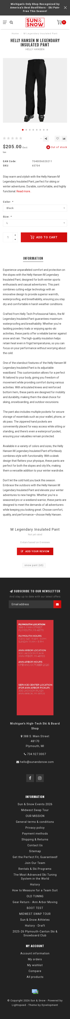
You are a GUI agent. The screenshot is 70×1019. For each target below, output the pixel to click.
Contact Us (35, 845)
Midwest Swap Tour (35, 810)
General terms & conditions (35, 821)
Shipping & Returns (35, 839)
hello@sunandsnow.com (37, 761)
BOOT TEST (35, 908)
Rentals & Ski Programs (35, 868)
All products (35, 976)
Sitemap (35, 851)
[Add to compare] (64, 139)
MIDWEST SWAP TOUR (35, 913)
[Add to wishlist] (57, 139)
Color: (8, 201)
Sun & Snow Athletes (35, 919)
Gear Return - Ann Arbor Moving (35, 902)
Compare (35, 971)
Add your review (36, 551)
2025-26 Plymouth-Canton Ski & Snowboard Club (35, 933)
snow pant (34, 565)
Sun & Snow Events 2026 (35, 804)
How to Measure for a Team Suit (35, 890)
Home (15, 33)
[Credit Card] (35, 992)
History (35, 884)
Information (33, 258)
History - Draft (35, 925)
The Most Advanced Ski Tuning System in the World (35, 876)
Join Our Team (35, 863)
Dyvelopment (50, 1005)
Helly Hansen (35, 49)
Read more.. (24, 191)
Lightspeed (19, 1005)
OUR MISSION (35, 816)
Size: (7, 216)
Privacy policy (35, 827)
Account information (35, 953)
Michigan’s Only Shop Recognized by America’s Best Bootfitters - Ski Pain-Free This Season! (35, 8)
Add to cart (46, 237)
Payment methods (35, 833)
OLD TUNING (35, 896)
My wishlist (35, 965)
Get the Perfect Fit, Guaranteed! (35, 857)
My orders (35, 959)
